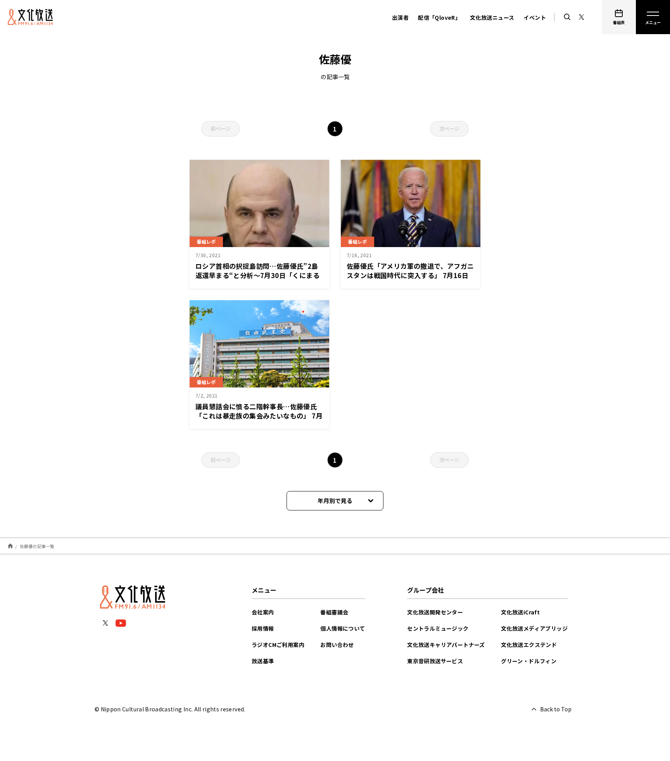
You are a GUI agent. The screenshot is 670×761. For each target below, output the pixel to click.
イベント (534, 17)
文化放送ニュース (492, 17)
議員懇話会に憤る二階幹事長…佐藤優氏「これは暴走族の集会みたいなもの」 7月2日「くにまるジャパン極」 (259, 415)
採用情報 (263, 628)
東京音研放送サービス (435, 661)
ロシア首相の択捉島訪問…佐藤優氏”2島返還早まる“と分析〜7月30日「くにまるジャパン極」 (257, 275)
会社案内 (263, 612)
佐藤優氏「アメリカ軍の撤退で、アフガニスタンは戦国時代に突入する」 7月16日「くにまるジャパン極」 (410, 275)
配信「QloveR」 (439, 17)
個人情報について (342, 628)
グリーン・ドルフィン (528, 661)
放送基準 (263, 661)
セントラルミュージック (437, 628)
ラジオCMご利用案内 (278, 645)
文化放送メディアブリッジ (534, 628)
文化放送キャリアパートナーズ (446, 645)
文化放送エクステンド (529, 645)
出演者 (400, 17)
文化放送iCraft (520, 612)
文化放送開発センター (435, 612)
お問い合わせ (337, 645)
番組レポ (206, 241)
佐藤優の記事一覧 (37, 546)
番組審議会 (334, 612)
